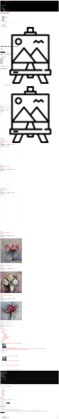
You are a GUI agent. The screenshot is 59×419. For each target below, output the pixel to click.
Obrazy (3, 16)
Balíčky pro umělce (4, 330)
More (3, 331)
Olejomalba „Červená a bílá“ (4, 189)
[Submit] (2, 389)
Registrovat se (2, 412)
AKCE (3, 19)
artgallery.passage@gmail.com (6, 383)
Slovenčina (9, 10)
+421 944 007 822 (4, 380)
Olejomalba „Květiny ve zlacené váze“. (6, 106)
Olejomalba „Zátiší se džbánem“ (5, 166)
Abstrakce (5, 333)
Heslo (1, 401)
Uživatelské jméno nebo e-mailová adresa (6, 399)
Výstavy (3, 18)
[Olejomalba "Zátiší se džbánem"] (11, 163)
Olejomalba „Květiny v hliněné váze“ (6, 295)
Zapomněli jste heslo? (3, 404)
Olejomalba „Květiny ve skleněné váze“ (6, 265)
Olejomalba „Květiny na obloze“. (5, 322)
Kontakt (3, 394)
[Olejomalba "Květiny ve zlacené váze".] (11, 104)
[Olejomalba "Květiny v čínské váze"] (11, 229)
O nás (3, 17)
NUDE (5, 335)
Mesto (3, 340)
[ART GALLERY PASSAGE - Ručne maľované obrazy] (4, 13)
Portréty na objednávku (7, 336)
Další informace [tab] (4, 56)
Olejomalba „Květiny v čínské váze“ (6, 232)
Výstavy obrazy (4, 339)
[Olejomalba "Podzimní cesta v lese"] (11, 137)
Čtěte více (1, 145)
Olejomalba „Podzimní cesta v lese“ (6, 141)
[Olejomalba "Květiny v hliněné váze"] (11, 292)
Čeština (8, 9)
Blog (3, 20)
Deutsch (6, 11)
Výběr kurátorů (4, 17)
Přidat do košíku (3, 52)
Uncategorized (4, 338)
